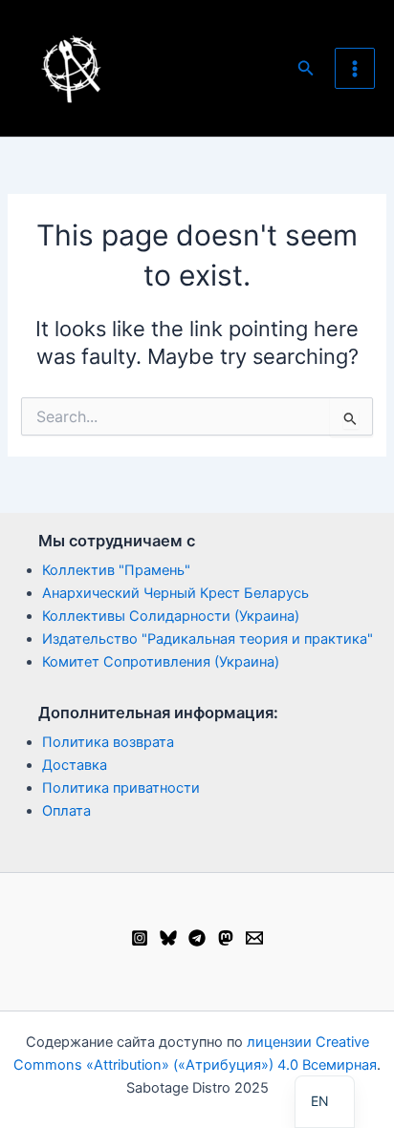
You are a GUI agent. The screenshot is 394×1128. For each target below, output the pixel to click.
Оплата (66, 810)
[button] (306, 68)
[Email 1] (254, 938)
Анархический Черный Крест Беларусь (175, 593)
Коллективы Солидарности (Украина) (170, 616)
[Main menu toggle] (355, 68)
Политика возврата (108, 742)
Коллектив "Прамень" (116, 570)
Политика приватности (121, 788)
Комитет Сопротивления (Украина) (160, 661)
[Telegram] (197, 938)
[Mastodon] (225, 938)
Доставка (74, 765)
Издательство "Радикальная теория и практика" (207, 639)
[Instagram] (139, 938)
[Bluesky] (168, 938)
